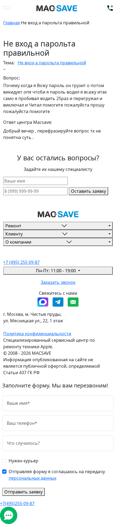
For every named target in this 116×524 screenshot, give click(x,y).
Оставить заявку (88, 191)
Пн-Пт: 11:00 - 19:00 (56, 271)
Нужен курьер (23, 461)
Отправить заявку (23, 492)
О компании (18, 242)
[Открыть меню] (6, 7)
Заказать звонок (58, 282)
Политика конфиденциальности (37, 334)
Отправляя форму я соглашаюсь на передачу (57, 475)
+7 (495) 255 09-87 (21, 262)
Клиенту (14, 234)
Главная (11, 23)
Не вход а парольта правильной (52, 63)
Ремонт (13, 226)
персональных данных (32, 478)
